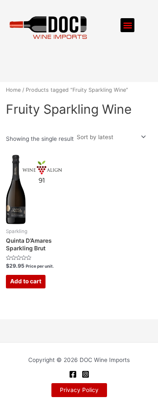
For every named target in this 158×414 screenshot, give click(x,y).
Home (13, 90)
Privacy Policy (79, 390)
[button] (127, 25)
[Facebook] (73, 374)
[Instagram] (85, 374)
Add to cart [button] (25, 281)
